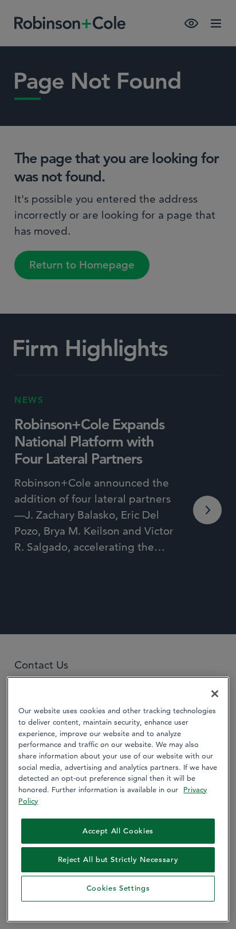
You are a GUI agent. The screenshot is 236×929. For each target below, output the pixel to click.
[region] (118, 799)
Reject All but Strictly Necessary (118, 859)
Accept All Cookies (118, 831)
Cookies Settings (118, 888)
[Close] (214, 693)
